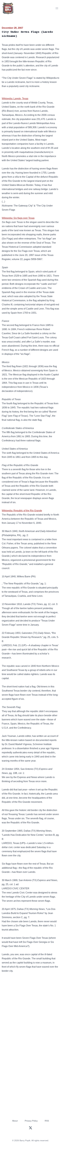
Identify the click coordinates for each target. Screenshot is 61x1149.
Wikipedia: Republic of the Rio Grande (22, 510)
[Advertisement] (30, 1009)
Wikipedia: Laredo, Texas (15, 98)
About (15, 1121)
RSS (47, 1121)
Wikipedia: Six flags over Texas (18, 218)
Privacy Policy (31, 1121)
